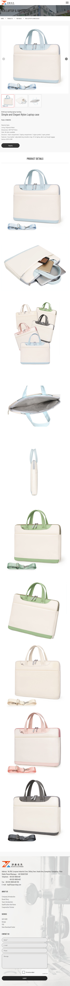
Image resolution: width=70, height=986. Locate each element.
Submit (25, 978)
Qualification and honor (9, 904)
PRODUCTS (10, 18)
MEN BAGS (19, 18)
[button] (66, 59)
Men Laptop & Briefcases (32, 18)
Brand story (5, 899)
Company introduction (8, 896)
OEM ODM (4, 919)
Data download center (8, 927)
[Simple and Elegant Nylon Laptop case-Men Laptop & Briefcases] (8, 2)
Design (4, 922)
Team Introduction (7, 902)
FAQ (3, 924)
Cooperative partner (8, 907)
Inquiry (10, 145)
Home (2, 18)
